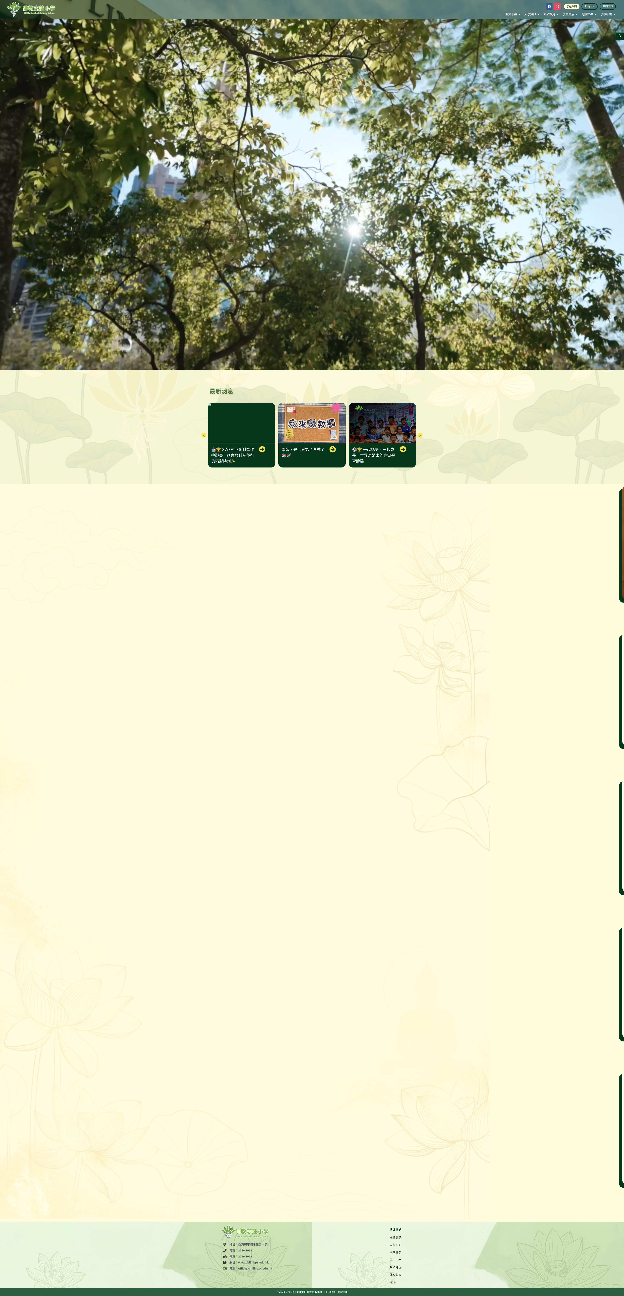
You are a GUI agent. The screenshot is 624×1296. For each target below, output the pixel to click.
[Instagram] (557, 6)
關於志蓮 (395, 1237)
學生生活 (395, 1260)
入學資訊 (395, 1245)
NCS (393, 1282)
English (589, 6)
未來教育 (395, 1252)
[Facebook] (549, 6)
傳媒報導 (395, 1275)
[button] (513, 14)
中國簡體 (608, 6)
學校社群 (395, 1267)
